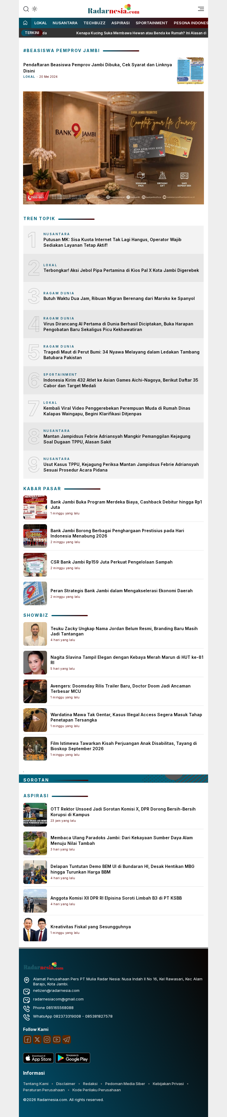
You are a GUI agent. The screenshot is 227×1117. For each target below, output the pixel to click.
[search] (26, 8)
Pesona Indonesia (193, 22)
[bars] (199, 10)
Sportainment (152, 22)
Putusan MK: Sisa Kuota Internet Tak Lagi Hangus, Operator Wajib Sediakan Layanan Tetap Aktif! (112, 242)
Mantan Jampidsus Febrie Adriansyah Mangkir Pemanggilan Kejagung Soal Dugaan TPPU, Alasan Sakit (116, 439)
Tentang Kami (35, 1083)
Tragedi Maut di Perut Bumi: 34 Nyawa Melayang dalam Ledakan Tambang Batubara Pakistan (121, 354)
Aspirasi (120, 22)
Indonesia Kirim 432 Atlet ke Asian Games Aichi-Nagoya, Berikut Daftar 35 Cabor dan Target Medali (120, 382)
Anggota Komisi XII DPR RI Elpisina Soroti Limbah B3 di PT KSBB (116, 897)
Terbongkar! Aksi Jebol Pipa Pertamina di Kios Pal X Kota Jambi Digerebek (121, 270)
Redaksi (90, 1083)
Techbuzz (94, 22)
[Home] (25, 23)
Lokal (40, 22)
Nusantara (65, 22)
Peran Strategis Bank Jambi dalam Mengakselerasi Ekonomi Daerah (122, 590)
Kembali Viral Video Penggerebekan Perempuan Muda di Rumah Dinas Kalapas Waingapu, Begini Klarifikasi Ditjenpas (116, 411)
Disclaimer (65, 1083)
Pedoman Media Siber (125, 1083)
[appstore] (38, 1061)
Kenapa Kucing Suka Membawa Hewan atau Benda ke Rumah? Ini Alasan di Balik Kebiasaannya (141, 33)
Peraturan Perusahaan (44, 1089)
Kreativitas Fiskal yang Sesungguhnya (91, 926)
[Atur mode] (34, 8)
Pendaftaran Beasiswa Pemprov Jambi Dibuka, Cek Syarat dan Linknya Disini (97, 67)
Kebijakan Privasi (168, 1083)
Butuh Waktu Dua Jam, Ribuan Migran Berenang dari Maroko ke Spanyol (119, 298)
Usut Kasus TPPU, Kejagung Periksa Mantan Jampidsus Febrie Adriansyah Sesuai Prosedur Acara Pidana (121, 467)
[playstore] (72, 1061)
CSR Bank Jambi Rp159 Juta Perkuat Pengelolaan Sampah (112, 561)
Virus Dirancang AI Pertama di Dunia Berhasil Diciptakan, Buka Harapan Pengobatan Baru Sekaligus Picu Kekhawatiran (118, 326)
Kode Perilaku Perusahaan (96, 1089)
